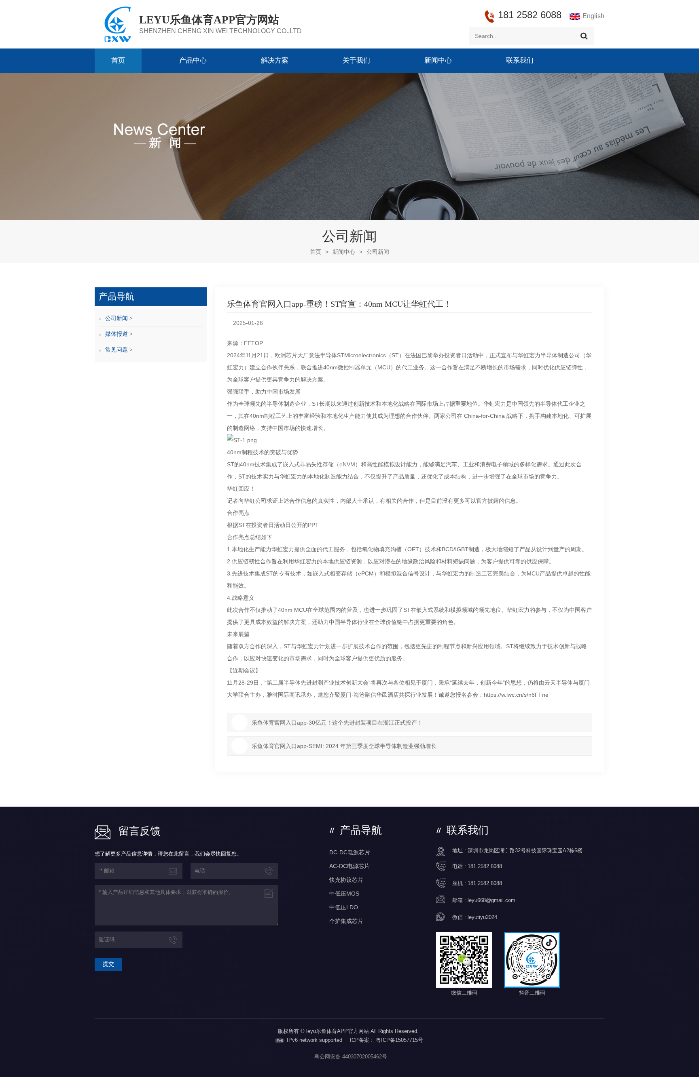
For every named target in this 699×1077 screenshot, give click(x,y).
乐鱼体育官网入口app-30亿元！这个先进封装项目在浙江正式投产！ (337, 722)
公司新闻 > (119, 318)
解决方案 (274, 60)
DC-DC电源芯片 (349, 852)
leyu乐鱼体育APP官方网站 (209, 20)
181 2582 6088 (485, 866)
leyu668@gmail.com (491, 900)
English (593, 16)
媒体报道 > (119, 334)
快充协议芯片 (346, 880)
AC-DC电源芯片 (349, 866)
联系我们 (520, 60)
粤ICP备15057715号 (399, 1040)
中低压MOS (344, 893)
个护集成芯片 (346, 921)
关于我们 (356, 60)
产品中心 (193, 60)
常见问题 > (119, 350)
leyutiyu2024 (482, 917)
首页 (118, 60)
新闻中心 (438, 60)
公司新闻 (377, 252)
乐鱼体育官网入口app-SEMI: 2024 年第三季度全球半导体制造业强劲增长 (344, 746)
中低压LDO (343, 907)
